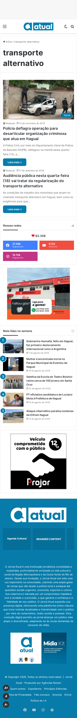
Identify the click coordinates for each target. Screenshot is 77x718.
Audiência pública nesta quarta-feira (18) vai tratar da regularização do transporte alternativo (36, 180)
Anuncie (57, 694)
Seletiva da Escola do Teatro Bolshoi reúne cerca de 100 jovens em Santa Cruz (49, 380)
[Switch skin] (66, 28)
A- (6, 704)
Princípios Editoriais (55, 688)
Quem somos (18, 688)
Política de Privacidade (19, 694)
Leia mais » (15, 162)
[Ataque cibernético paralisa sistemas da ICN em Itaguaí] (13, 416)
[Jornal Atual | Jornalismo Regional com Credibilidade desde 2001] (38, 26)
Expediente (34, 688)
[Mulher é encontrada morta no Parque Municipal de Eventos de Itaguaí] (13, 364)
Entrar (68, 694)
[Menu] (5, 28)
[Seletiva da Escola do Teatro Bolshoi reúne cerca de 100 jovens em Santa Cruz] (13, 382)
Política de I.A (38, 700)
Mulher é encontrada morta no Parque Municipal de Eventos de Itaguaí (46, 362)
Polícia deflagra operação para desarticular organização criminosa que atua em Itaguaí (34, 133)
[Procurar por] (72, 28)
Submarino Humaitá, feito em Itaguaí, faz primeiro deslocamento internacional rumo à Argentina (49, 345)
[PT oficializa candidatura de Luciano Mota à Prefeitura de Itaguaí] (13, 400)
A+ (6, 688)
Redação (10, 123)
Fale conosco (42, 694)
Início (8, 41)
